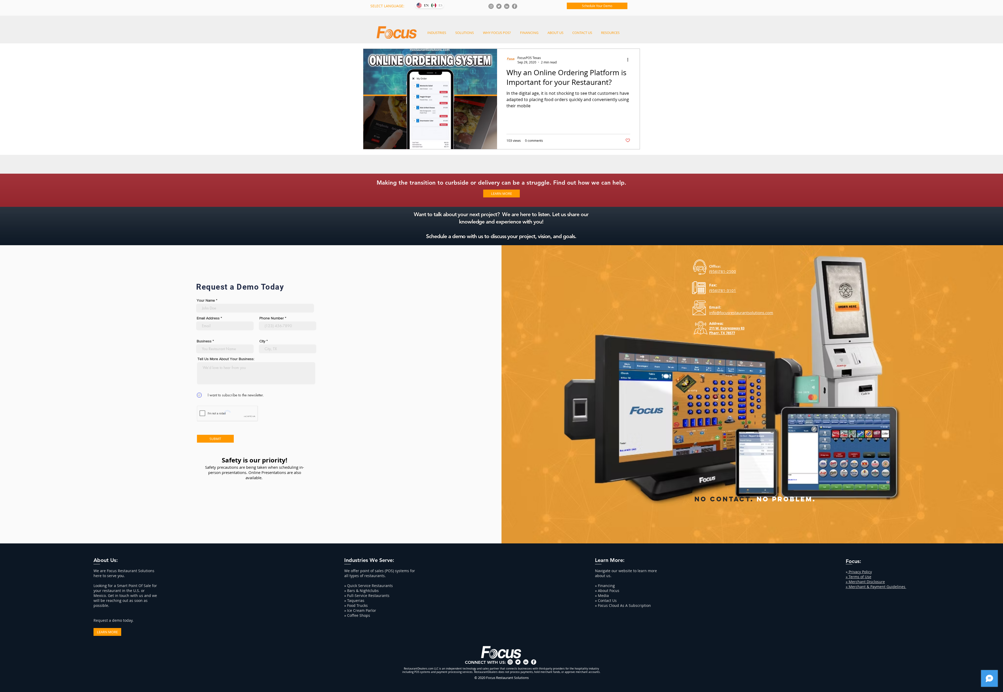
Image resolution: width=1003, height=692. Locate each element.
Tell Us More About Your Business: (225, 359)
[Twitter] (498, 6)
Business (204, 341)
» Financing (605, 585)
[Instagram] (491, 6)
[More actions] (629, 60)
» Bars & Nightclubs (361, 590)
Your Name (206, 300)
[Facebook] (514, 6)
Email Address (208, 318)
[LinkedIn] (506, 6)
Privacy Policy (860, 571)
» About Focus (607, 590)
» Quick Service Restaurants (368, 585)
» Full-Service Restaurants (366, 595)
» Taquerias (354, 600)
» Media (602, 595)
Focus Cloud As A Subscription (624, 605)
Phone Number (271, 318)
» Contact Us (606, 600)
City (262, 341)
